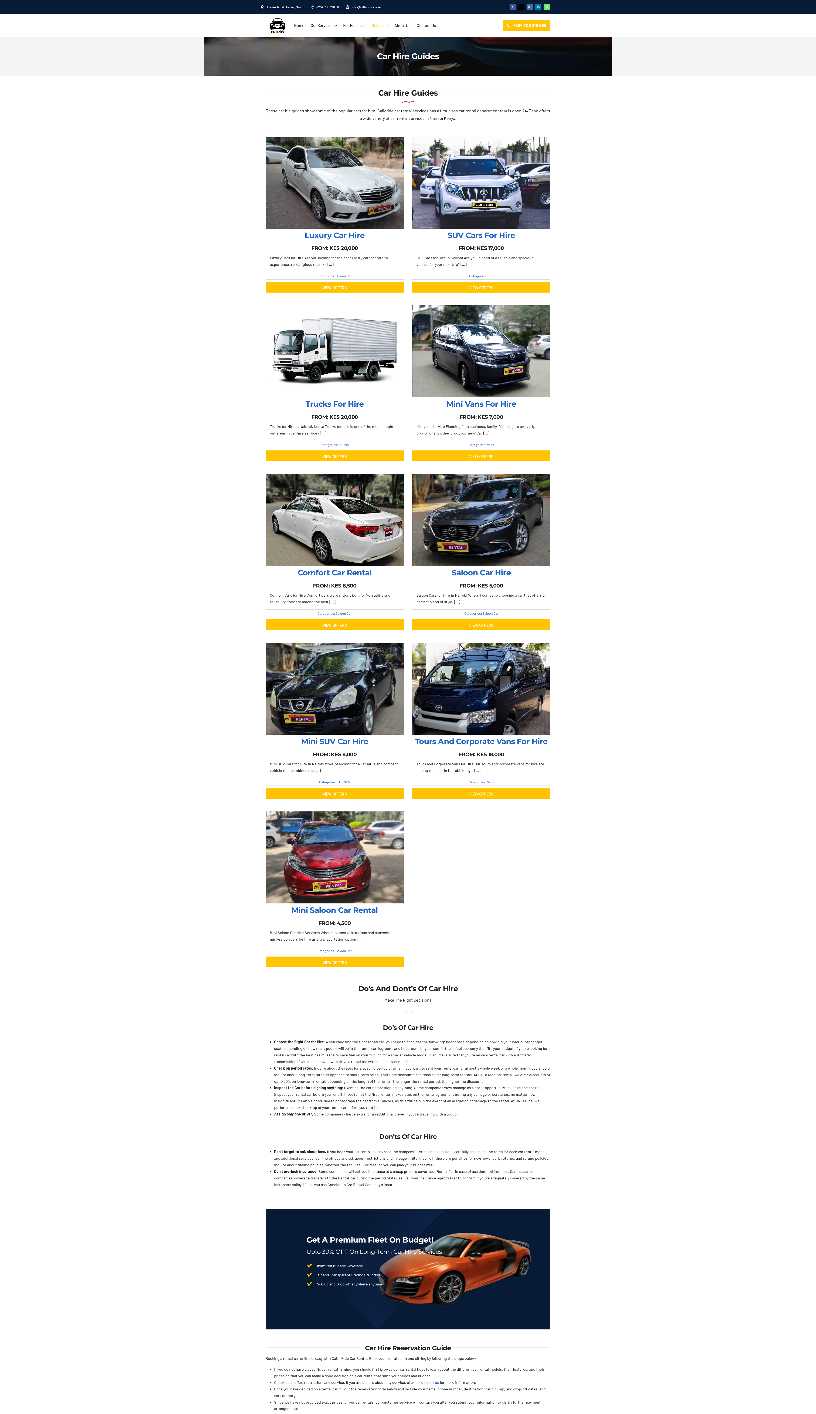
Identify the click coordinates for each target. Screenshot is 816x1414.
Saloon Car (344, 276)
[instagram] (530, 7)
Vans (490, 445)
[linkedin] (538, 7)
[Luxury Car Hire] (335, 139)
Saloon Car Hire (481, 572)
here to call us (427, 1382)
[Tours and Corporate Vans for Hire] (481, 646)
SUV (490, 276)
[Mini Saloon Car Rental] (335, 814)
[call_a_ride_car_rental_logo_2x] (278, 20)
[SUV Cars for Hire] (481, 139)
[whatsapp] (547, 7)
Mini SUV (343, 782)
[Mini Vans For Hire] (481, 308)
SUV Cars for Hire (481, 235)
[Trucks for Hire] (335, 308)
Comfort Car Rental (335, 572)
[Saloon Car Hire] (481, 477)
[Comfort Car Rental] (335, 477)
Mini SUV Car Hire (334, 741)
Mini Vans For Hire (481, 404)
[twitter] (521, 7)
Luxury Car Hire (335, 235)
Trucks (344, 445)
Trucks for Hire (335, 404)
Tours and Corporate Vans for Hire (481, 741)
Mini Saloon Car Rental (334, 910)
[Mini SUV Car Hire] (335, 646)
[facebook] (513, 7)
